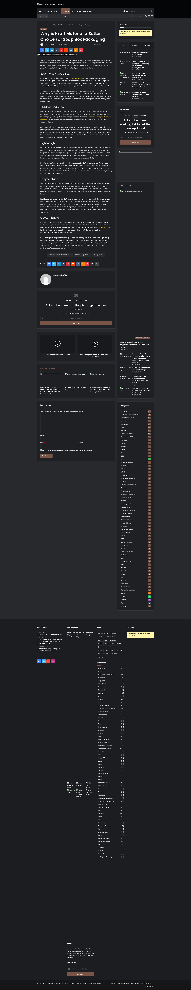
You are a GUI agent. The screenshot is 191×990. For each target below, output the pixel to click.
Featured (124, 440)
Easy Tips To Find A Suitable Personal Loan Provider (140, 94)
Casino (123, 469)
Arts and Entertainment (128, 494)
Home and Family (126, 507)
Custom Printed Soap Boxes (60, 255)
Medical (123, 500)
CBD (122, 539)
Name (42, 435)
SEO (122, 456)
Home (41, 11)
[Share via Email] (92, 264)
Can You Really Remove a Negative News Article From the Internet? (134, 344)
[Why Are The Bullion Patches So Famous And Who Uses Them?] (125, 85)
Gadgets (124, 526)
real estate (119, 650)
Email (42, 442)
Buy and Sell (125, 465)
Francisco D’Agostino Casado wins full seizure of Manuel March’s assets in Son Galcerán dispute (141, 358)
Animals (123, 548)
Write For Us (76, 11)
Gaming (123, 481)
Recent (134, 45)
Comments (147, 45)
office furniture (109, 650)
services (124, 421)
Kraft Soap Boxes (83, 255)
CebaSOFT (97, 983)
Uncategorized (126, 504)
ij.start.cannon (102, 647)
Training (100, 657)
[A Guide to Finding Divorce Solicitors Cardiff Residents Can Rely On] (125, 379)
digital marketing (102, 640)
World (123, 593)
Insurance (124, 545)
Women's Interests (127, 529)
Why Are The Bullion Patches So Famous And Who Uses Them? (141, 85)
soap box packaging (78, 78)
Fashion (123, 430)
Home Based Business (128, 510)
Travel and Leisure (127, 462)
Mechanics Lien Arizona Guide (76, 388)
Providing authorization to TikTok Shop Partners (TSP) (100, 388)
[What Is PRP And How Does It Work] (125, 55)
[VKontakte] (71, 50)
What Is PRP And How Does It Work (140, 54)
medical (100, 650)
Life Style (124, 472)
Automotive (125, 453)
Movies (123, 567)
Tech (122, 459)
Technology (125, 424)
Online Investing (126, 561)
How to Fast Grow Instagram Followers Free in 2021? (140, 75)
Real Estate (124, 475)
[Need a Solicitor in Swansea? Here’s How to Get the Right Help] (90, 785)
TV (122, 577)
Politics (123, 580)
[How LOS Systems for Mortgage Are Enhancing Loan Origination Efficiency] (51, 379)
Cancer (123, 606)
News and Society (127, 520)
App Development (103, 633)
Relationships (125, 532)
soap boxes (106, 227)
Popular (123, 45)
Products (124, 488)
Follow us (130, 627)
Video (123, 574)
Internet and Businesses (129, 485)
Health (123, 427)
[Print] (97, 264)
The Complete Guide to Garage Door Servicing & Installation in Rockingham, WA (141, 65)
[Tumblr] (57, 50)
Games (123, 600)
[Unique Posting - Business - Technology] (50, 4)
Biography (124, 583)
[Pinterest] (61, 50)
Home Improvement (52, 11)
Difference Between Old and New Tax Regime (63, 16)
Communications (126, 513)
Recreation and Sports (128, 590)
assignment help (115, 633)
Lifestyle (124, 443)
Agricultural (124, 555)
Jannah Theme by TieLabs (73, 983)
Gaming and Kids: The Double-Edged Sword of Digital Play (141, 390)
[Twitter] (47, 50)
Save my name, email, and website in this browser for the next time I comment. (67, 450)
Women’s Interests (127, 542)
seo (99, 653)
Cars (122, 558)
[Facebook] (42, 50)
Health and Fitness (127, 433)
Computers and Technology (130, 414)
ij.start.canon (112, 647)
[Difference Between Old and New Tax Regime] (125, 370)
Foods (123, 603)
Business (65, 11)
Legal (123, 449)
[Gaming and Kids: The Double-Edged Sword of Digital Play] (125, 391)
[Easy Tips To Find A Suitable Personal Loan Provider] (125, 95)
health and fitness (117, 643)
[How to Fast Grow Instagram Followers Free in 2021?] (125, 76)
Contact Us (87, 11)
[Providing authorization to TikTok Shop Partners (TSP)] (101, 379)
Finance (123, 446)
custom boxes (110, 636)
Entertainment (125, 516)
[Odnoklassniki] (76, 50)
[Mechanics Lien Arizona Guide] (76, 379)
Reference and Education (129, 437)
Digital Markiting (126, 497)
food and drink (125, 491)
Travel (123, 596)
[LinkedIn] (52, 50)
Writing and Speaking (128, 478)
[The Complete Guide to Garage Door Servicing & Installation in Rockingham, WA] (125, 64)
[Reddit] (66, 50)
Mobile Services (126, 587)
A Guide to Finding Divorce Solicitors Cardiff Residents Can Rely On (140, 380)
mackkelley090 (48, 45)
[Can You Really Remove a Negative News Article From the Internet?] (71, 706)
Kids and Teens (126, 523)
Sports (123, 536)
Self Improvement (127, 552)
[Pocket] (81, 50)
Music (123, 564)
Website (80, 442)
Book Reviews (125, 571)
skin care (105, 653)
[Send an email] (53, 45)
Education (113, 640)
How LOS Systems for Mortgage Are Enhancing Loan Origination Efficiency (50, 389)
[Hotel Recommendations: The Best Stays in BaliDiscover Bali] (71, 792)
